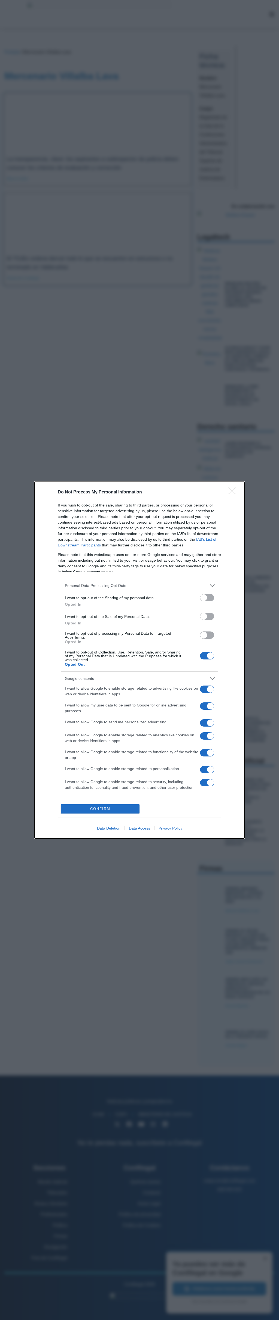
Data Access (139, 828)
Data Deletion (108, 828)
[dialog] (139, 660)
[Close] (234, 492)
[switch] (207, 597)
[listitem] (139, 586)
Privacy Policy (170, 828)
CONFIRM (100, 809)
